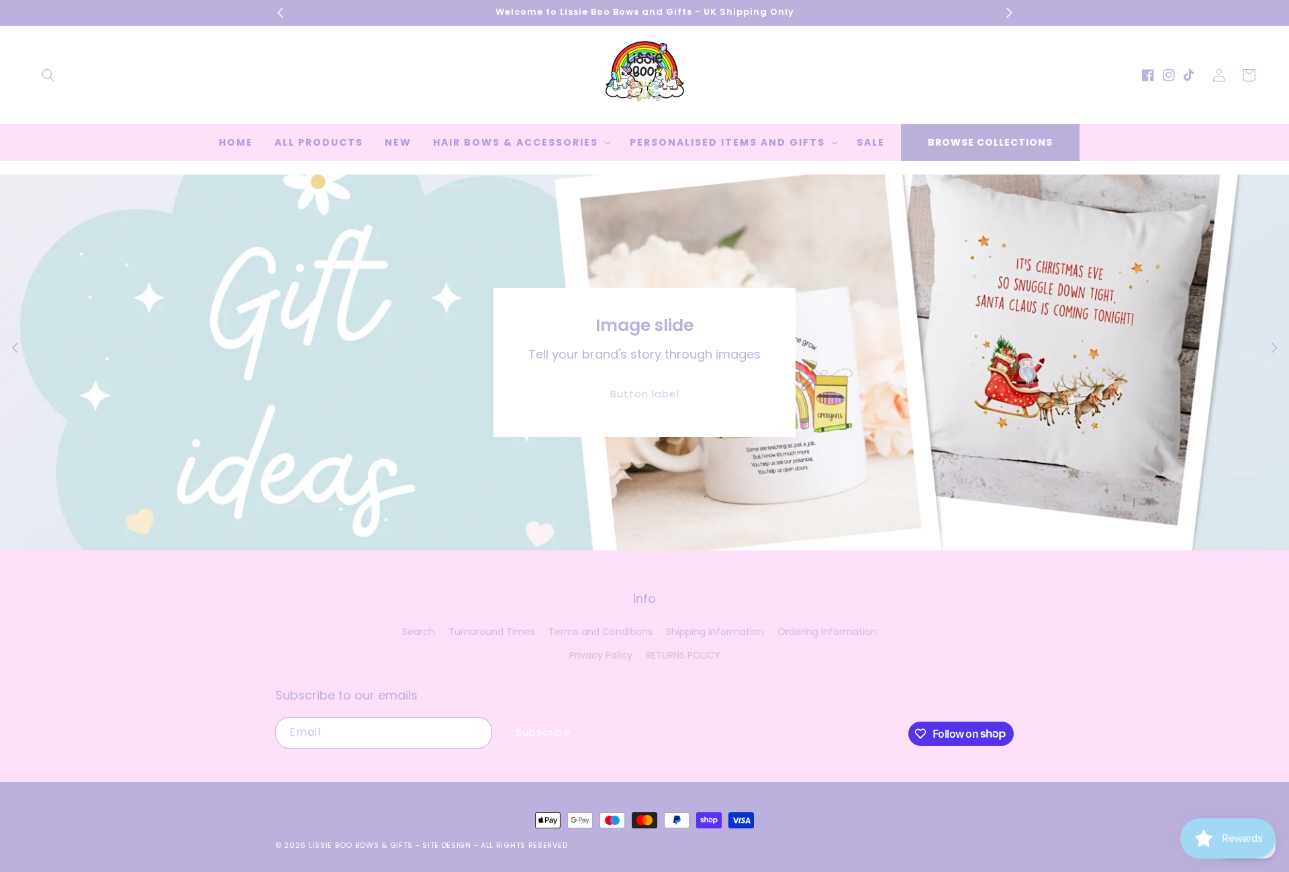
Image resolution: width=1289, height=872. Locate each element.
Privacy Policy (600, 655)
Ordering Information (827, 631)
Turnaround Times (491, 631)
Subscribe (543, 732)
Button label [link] (644, 394)
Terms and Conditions (600, 631)
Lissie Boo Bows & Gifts (362, 845)
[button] (48, 75)
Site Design (446, 845)
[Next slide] (1274, 347)
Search (418, 631)
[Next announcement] (1009, 13)
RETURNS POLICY (683, 655)
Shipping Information (715, 631)
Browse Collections (990, 142)
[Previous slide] (15, 347)
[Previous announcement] (280, 13)
